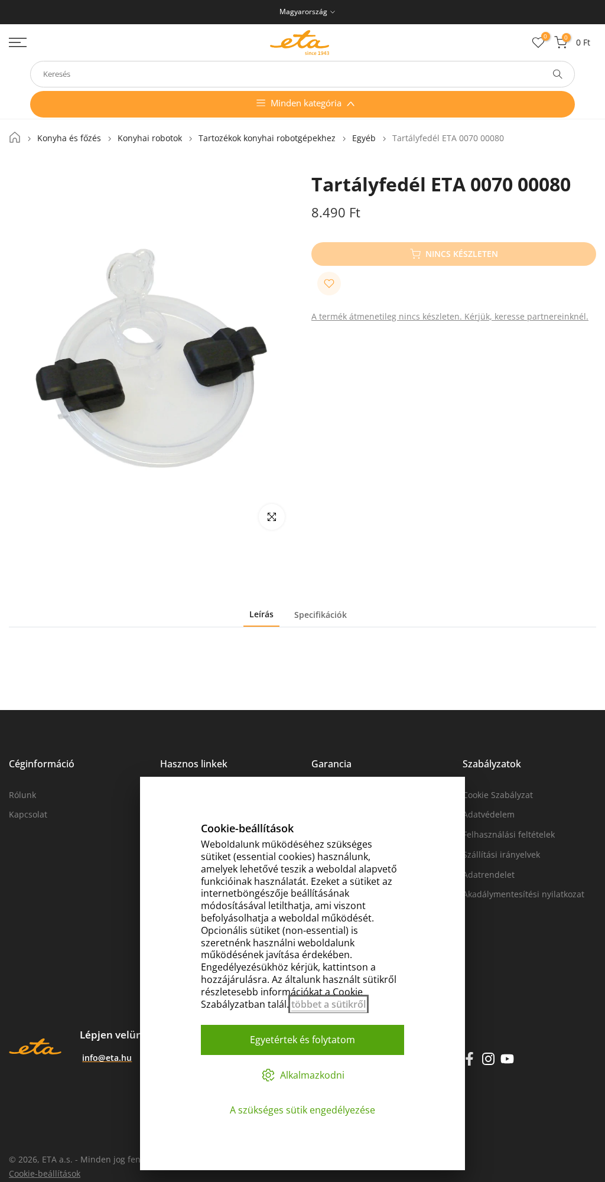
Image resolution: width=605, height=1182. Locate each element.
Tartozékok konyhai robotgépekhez (267, 138)
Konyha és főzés (69, 138)
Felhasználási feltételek (509, 834)
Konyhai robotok (150, 138)
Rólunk (22, 794)
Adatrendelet (489, 874)
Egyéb (364, 138)
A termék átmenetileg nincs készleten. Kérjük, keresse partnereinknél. (449, 316)
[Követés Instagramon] (488, 1058)
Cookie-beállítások (44, 1173)
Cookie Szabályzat (498, 794)
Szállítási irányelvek (501, 854)
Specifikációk (320, 614)
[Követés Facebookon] (469, 1058)
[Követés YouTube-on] (507, 1058)
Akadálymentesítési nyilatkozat (523, 894)
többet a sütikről (328, 1004)
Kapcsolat (28, 814)
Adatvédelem (489, 814)
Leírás (261, 614)
